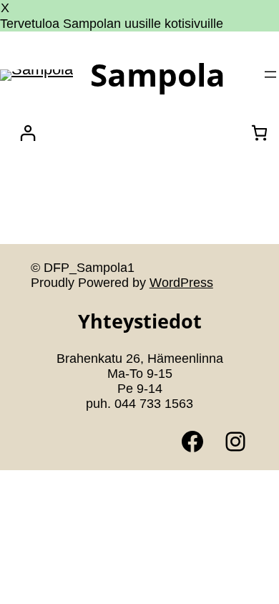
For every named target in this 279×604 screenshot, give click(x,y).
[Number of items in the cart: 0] (259, 132)
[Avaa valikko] (270, 74)
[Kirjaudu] (27, 132)
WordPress (181, 283)
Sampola (157, 74)
